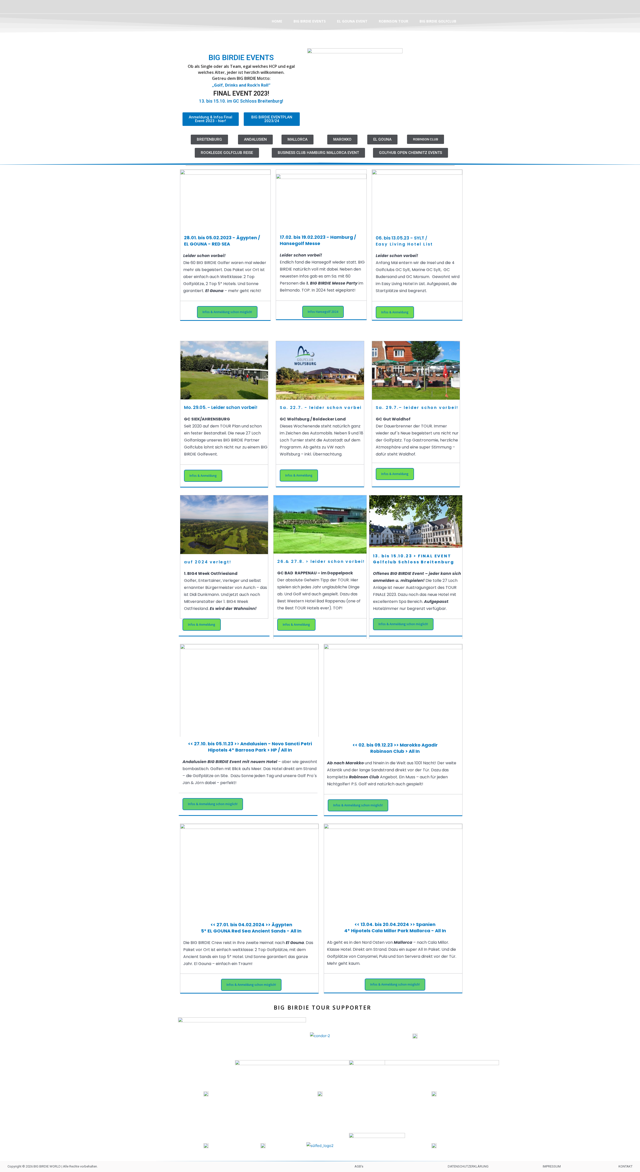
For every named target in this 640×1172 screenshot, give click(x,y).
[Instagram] (325, 7)
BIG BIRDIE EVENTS (310, 21)
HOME (277, 21)
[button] (210, 119)
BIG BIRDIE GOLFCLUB (438, 21)
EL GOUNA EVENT (352, 21)
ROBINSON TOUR (393, 21)
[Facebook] (315, 7)
